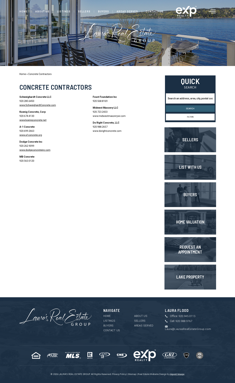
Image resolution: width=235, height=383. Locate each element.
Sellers (84, 11)
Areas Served (127, 11)
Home (23, 11)
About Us (42, 11)
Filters (190, 117)
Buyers (103, 11)
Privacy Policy (119, 374)
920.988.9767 (183, 321)
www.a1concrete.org (30, 135)
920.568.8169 (100, 101)
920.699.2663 (26, 131)
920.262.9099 (26, 146)
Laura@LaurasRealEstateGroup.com (188, 329)
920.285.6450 (26, 101)
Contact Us (155, 11)
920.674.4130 (26, 116)
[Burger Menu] (212, 11)
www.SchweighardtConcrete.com (37, 105)
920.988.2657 (100, 126)
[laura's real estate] (55, 317)
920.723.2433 (100, 111)
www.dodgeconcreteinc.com (34, 150)
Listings (64, 11)
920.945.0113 (187, 316)
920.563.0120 (26, 160)
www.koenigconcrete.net (32, 120)
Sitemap (132, 374)
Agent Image (177, 374)
